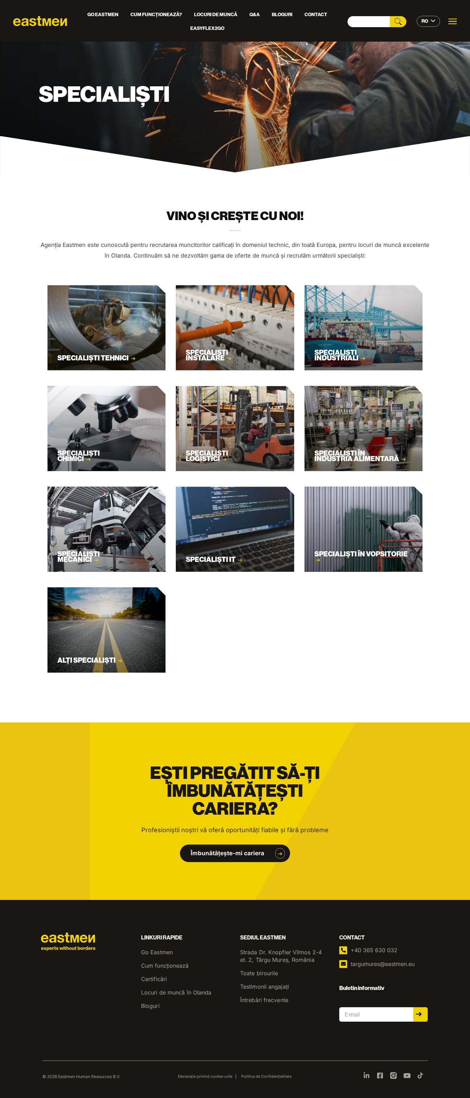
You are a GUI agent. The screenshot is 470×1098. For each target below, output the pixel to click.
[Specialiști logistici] (235, 428)
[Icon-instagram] (393, 1075)
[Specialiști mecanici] (106, 529)
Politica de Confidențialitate (266, 1076)
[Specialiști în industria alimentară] (364, 428)
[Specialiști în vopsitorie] (364, 529)
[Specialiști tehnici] (106, 327)
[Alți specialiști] (106, 630)
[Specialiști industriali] (364, 327)
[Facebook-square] (380, 1075)
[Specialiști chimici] (106, 428)
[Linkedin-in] (366, 1075)
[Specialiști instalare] (235, 327)
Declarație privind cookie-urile (205, 1076)
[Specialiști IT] (235, 529)
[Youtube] (407, 1075)
